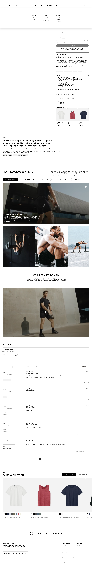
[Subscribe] (26, 550)
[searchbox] (7, 367)
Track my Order (65, 545)
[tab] (10, 179)
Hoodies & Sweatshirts (46, 20)
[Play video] (46, 312)
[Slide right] (88, 523)
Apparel (40, 5)
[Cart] (88, 5)
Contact (64, 547)
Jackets (46, 22)
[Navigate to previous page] (37, 459)
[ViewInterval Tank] (44, 495)
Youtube (78, 547)
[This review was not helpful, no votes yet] (88, 382)
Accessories (58, 17)
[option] (57, 32)
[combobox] (19, 367)
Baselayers (33, 21)
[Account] (86, 5)
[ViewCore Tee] (72, 495)
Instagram (79, 545)
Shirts (46, 17)
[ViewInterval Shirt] (16, 495)
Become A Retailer (66, 555)
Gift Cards (58, 21)
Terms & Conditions (66, 559)
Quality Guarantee (66, 552)
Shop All (34, 23)
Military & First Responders (69, 557)
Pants (34, 19)
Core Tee (61, 516)
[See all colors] (22, 514)
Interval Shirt (7, 516)
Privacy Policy (65, 562)
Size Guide (86, 40)
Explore (56, 5)
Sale (35, 5)
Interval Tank (35, 516)
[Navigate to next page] (55, 459)
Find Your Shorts (48, 5)
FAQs (63, 550)
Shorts (33, 17)
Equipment (58, 19)
